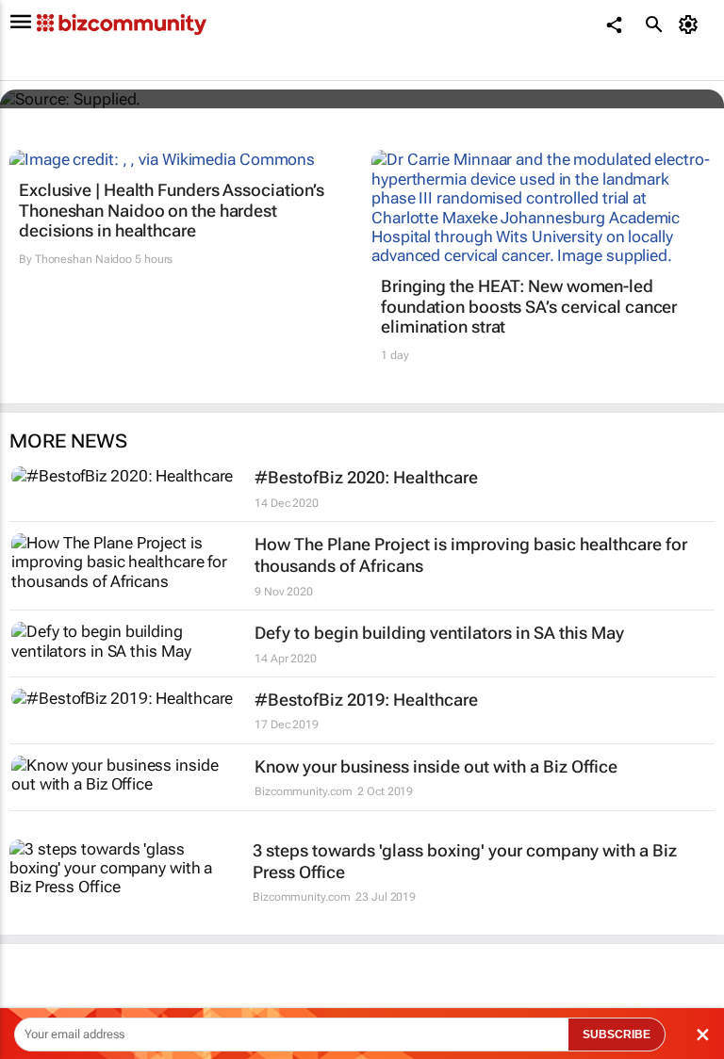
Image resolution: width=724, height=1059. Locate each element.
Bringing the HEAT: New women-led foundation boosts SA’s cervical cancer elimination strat (529, 306)
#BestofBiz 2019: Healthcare (366, 699)
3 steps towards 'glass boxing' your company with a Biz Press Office (465, 861)
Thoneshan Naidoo (83, 259)
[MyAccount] (691, 24)
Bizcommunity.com (303, 791)
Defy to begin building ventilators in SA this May (439, 633)
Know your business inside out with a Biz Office (436, 766)
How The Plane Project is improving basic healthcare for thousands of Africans (471, 555)
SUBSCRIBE (616, 1034)
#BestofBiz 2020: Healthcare (366, 477)
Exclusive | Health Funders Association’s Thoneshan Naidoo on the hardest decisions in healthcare (171, 210)
